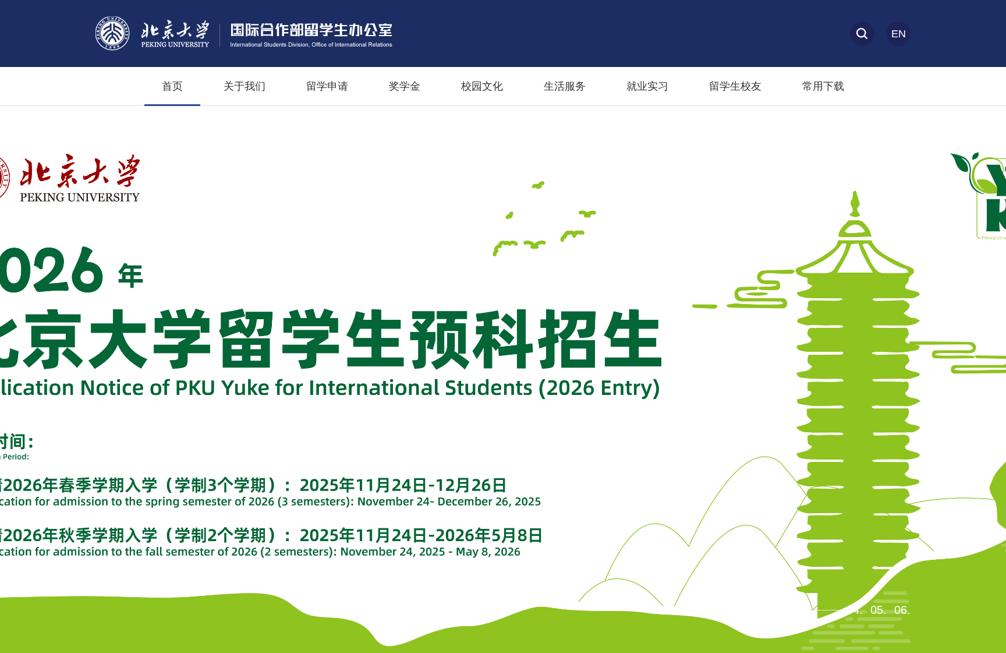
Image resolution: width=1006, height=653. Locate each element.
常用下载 (823, 86)
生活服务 (565, 86)
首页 (172, 86)
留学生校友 (735, 86)
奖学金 (404, 86)
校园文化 (482, 86)
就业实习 (647, 86)
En (898, 34)
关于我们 (244, 86)
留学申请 (327, 86)
